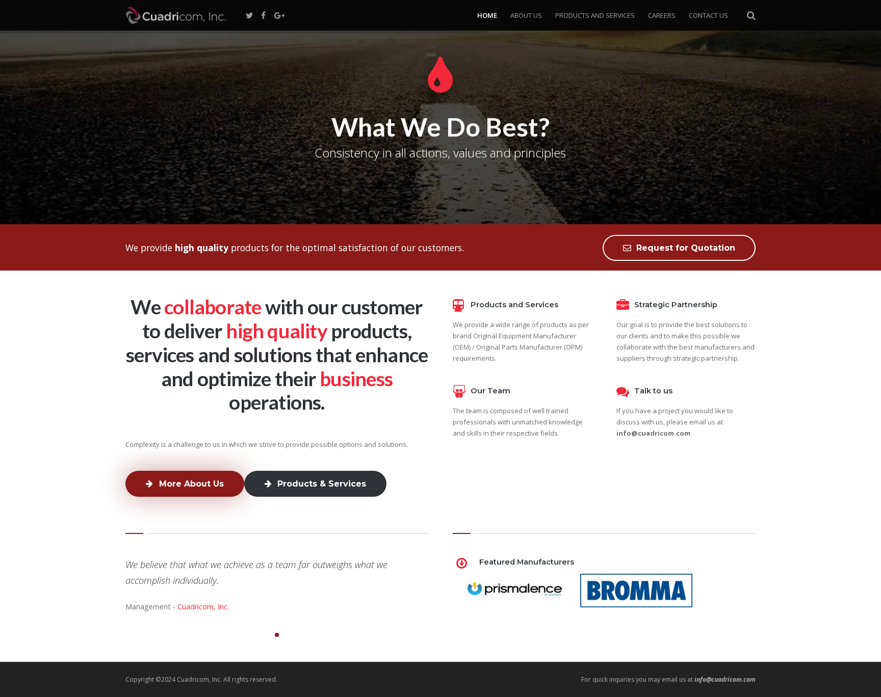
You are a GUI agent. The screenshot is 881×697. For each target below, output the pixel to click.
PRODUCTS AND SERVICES (595, 15)
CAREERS (662, 15)
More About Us (191, 484)
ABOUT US (526, 15)
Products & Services (321, 484)
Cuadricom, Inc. (203, 606)
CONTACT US (708, 15)
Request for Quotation (685, 248)
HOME (487, 15)
